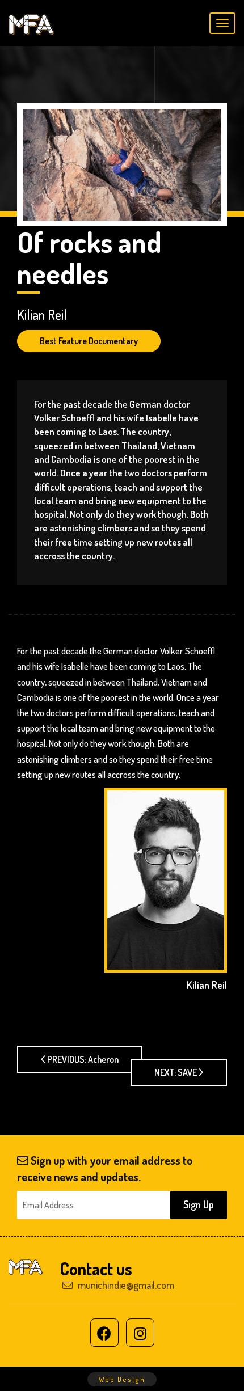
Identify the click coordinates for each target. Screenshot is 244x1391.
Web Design (122, 1379)
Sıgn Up (198, 1204)
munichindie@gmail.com (124, 1285)
